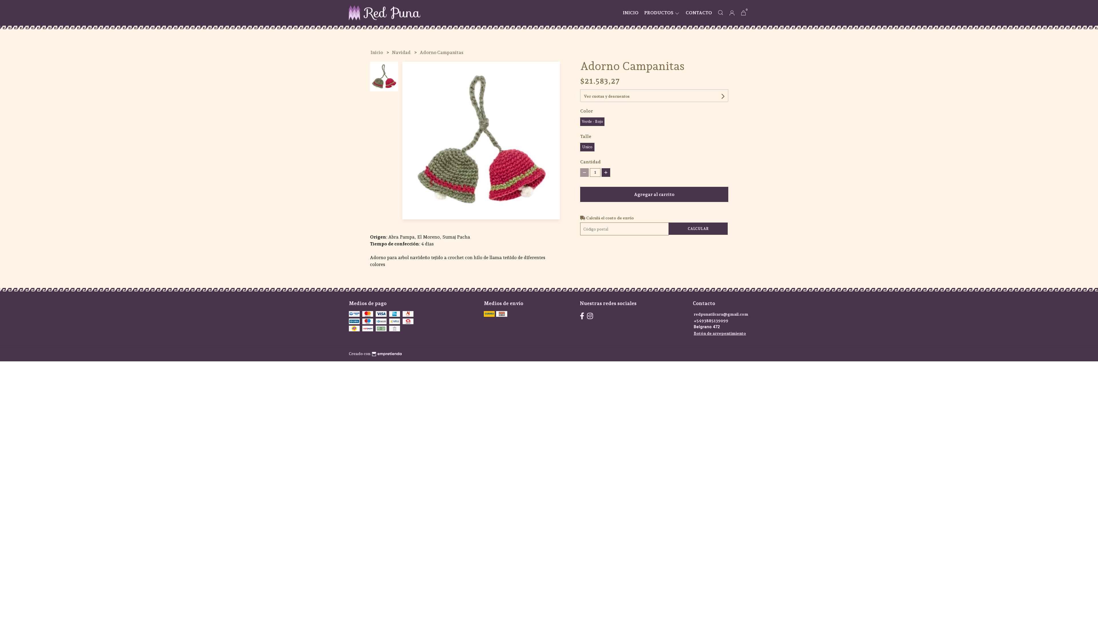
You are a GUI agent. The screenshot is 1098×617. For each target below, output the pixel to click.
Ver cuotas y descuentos (607, 96)
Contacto (699, 12)
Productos (659, 12)
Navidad (401, 52)
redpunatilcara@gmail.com (721, 314)
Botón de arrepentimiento (720, 333)
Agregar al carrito (654, 194)
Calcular (698, 229)
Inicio (630, 12)
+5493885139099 (711, 320)
